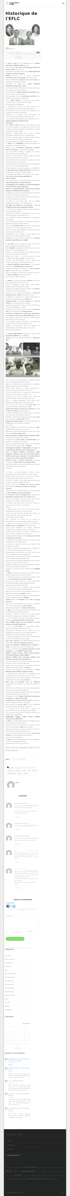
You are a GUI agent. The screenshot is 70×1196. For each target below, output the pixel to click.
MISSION (34, 770)
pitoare (19, 1178)
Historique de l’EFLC (18, 1080)
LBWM (24, 770)
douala (58, 1167)
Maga (49, 1175)
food (58, 1171)
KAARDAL (18, 770)
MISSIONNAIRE (12, 773)
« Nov (15, 1048)
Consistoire (43, 1167)
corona (48, 1167)
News (19, 52)
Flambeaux (53, 1171)
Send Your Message (13, 1155)
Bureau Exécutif (18, 1167)
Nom (7, 931)
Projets (6, 999)
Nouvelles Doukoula (10, 977)
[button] (8, 906)
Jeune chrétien (27, 1175)
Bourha (11, 1167)
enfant (38, 1171)
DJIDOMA (18, 767)
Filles (48, 1171)
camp (25, 1167)
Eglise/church (28, 1171)
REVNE (20, 773)
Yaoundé (56, 1178)
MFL (29, 770)
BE (8, 1167)
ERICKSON (11, 770)
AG (6, 1167)
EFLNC (29, 767)
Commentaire (9, 916)
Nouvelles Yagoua (9, 991)
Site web (30, 931)
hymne (12, 1175)
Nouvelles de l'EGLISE (19, 55)
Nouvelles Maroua (9, 988)
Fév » (19, 1048)
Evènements (8, 966)
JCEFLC (19, 1175)
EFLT (34, 767)
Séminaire (7, 1002)
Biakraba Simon (12, 1059)
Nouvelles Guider (9, 984)
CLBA (12, 767)
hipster (7, 1175)
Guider (62, 1171)
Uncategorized (8, 1009)
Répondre (17, 816)
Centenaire (32, 1167)
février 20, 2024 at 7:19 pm (33, 850)
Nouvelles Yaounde (10, 995)
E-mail (19, 931)
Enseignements (9, 963)
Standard (18, 58)
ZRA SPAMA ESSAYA (20, 869)
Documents (8, 955)
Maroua (53, 1175)
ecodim (62, 1167)
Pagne (15, 1178)
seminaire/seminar (33, 1179)
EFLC (23, 767)
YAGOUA (26, 773)
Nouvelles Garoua (9, 981)
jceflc (13, 48)
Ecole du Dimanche (10, 959)
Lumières (44, 1175)
